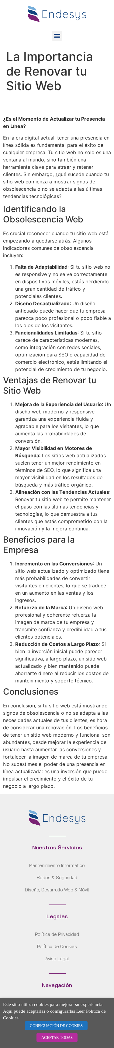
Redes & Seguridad (57, 877)
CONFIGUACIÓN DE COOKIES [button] (56, 1025)
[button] (57, 36)
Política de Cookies (57, 946)
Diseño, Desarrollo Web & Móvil (57, 890)
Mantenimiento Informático (57, 865)
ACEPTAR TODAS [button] (57, 1037)
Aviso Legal (57, 958)
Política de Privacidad (57, 934)
